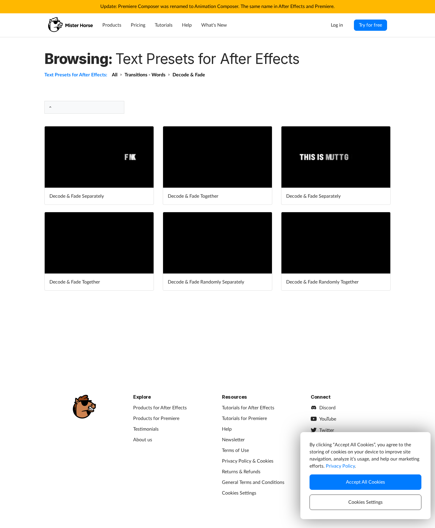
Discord (327, 407)
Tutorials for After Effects (248, 407)
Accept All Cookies (365, 482)
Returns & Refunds (241, 471)
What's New (214, 25)
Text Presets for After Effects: (75, 75)
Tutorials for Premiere (244, 418)
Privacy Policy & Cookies (247, 461)
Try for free (370, 25)
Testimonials (146, 429)
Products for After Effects (160, 407)
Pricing (138, 25)
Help (187, 25)
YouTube (327, 419)
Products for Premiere (156, 418)
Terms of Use (235, 450)
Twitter (326, 430)
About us (142, 439)
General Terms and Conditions (253, 482)
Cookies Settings (239, 493)
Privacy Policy (340, 466)
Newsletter (233, 439)
